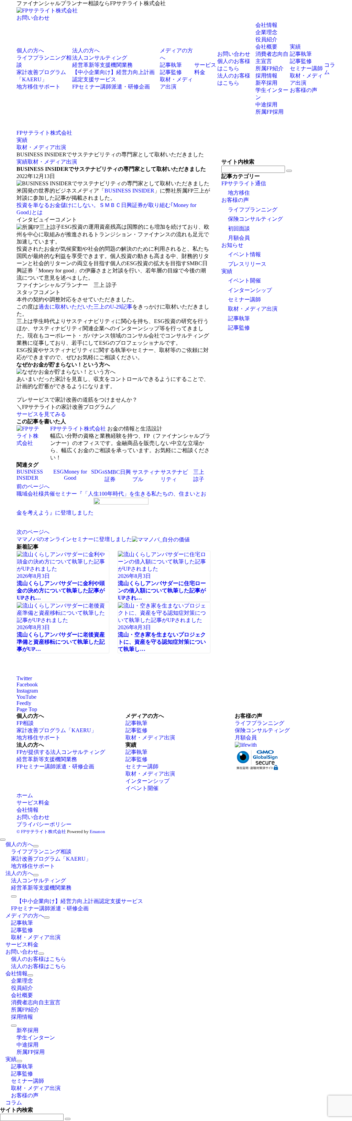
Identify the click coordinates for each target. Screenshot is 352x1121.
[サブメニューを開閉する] (35, 846)
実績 (22, 162)
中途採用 (266, 104)
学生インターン (35, 1037)
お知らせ (232, 245)
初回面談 (239, 228)
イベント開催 (244, 280)
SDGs (97, 472)
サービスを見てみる (41, 414)
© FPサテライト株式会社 (41, 831)
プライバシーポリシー (44, 824)
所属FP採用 (269, 112)
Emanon (97, 831)
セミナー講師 (244, 299)
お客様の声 (235, 200)
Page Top (26, 709)
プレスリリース (247, 264)
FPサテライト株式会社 (78, 429)
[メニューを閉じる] (3, 840)
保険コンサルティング (255, 219)
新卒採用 (266, 83)
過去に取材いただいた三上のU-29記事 (85, 307)
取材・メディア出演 (52, 162)
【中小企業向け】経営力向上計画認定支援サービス (79, 901)
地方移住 (239, 193)
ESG (58, 472)
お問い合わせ (33, 18)
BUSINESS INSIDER (129, 191)
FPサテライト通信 (243, 183)
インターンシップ (250, 290)
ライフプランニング (252, 209)
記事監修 (239, 328)
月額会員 (239, 238)
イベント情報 (244, 254)
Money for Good (75, 475)
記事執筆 (239, 318)
